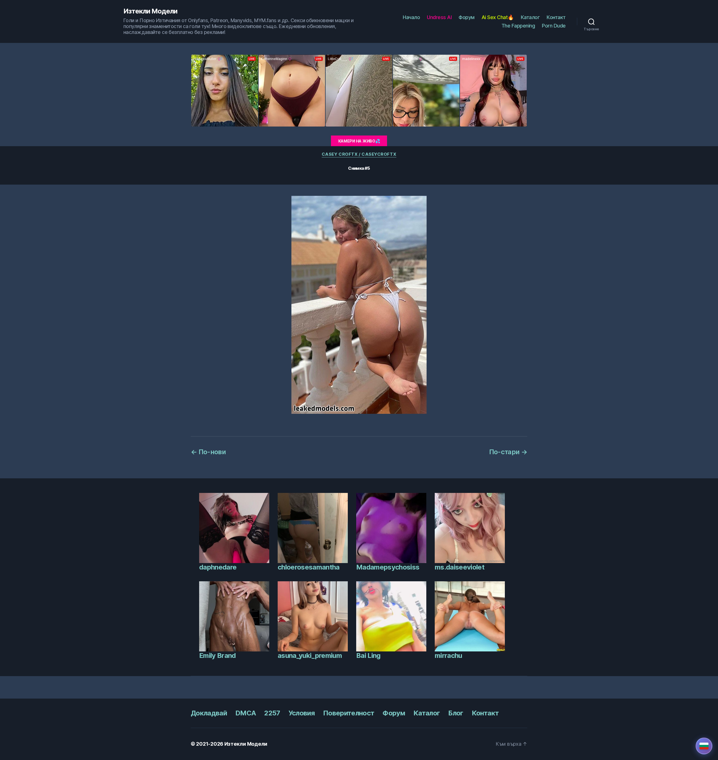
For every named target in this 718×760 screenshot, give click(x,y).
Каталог (530, 17)
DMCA (245, 713)
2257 (272, 713)
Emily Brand (217, 655)
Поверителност (348, 713)
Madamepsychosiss (387, 567)
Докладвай (209, 713)
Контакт (556, 17)
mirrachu (448, 655)
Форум (467, 17)
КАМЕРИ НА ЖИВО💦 (359, 141)
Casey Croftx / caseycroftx (359, 154)
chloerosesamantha (309, 567)
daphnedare (217, 567)
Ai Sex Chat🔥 (498, 17)
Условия (302, 713)
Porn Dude (554, 26)
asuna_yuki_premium (310, 655)
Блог (455, 713)
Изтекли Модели (150, 11)
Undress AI (439, 17)
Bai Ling (368, 655)
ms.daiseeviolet (459, 567)
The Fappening (518, 26)
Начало (411, 17)
